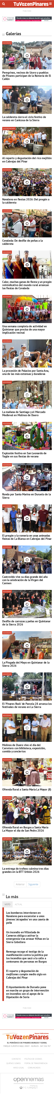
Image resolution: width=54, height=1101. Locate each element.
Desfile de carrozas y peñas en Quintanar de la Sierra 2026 (26, 622)
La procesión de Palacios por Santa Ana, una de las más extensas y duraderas (25, 372)
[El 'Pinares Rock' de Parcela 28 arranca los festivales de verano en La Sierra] (27, 686)
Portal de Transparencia (35, 1063)
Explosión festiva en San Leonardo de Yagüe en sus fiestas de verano (24, 454)
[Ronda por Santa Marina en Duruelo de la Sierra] (27, 477)
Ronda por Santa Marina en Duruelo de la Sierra (26, 495)
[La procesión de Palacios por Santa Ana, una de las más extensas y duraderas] (27, 353)
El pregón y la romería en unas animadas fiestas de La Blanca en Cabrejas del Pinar (27, 537)
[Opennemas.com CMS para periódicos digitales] (29, 1083)
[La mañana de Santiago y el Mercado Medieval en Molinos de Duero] (27, 395)
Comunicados (34, 1067)
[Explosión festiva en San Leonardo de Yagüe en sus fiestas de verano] (27, 436)
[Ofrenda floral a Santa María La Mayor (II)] (27, 772)
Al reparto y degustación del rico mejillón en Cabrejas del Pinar (27, 159)
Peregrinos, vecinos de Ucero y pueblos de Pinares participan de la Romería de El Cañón (26, 76)
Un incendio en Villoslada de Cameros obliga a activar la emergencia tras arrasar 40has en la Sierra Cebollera (27, 937)
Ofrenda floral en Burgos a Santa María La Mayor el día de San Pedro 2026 (25, 828)
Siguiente (33, 884)
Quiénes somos (13, 1063)
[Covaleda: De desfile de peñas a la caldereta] (27, 223)
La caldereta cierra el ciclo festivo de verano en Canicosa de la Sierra (24, 118)
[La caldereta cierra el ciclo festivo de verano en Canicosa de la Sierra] (27, 100)
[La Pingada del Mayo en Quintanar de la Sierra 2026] (27, 645)
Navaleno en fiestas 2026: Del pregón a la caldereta (25, 200)
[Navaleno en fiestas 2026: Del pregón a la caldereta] (27, 182)
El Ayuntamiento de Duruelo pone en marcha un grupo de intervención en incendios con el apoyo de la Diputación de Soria (27, 992)
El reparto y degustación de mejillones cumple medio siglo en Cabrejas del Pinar (26, 974)
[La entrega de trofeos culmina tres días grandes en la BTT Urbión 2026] (27, 851)
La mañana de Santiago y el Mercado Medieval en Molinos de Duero (23, 413)
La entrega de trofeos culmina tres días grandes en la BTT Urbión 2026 (25, 870)
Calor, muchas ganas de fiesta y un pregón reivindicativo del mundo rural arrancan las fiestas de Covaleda (27, 285)
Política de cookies (33, 1059)
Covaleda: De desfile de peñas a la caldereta (22, 242)
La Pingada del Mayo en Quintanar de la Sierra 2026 (26, 664)
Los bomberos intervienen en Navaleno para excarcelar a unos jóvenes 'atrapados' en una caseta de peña (27, 918)
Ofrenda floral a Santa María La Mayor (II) (26, 789)
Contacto (16, 1059)
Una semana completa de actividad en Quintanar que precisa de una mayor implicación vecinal (24, 329)
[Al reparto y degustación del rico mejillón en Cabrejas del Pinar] (27, 141)
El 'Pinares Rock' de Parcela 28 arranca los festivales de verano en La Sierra (27, 705)
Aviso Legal (18, 1067)
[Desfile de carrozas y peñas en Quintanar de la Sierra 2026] (27, 604)
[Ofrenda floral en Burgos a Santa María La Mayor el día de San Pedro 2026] (27, 810)
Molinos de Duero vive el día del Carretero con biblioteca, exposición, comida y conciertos (23, 748)
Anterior (20, 884)
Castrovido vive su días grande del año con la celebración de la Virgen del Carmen (25, 580)
